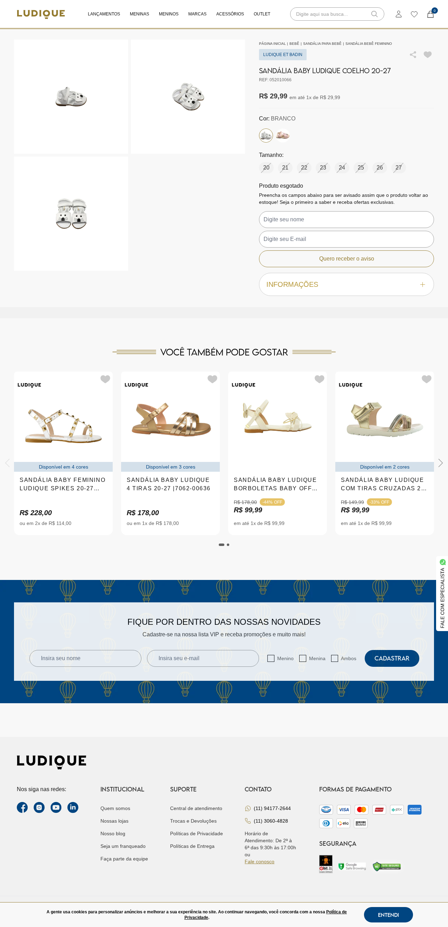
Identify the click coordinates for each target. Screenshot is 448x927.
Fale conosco (259, 861)
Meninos (168, 14)
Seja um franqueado (123, 846)
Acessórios (230, 14)
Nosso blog (112, 833)
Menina (317, 658)
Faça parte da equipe (124, 859)
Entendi (388, 915)
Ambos (348, 658)
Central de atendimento (196, 808)
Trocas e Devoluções (193, 821)
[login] (399, 14)
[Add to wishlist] (428, 55)
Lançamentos (104, 14)
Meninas (139, 14)
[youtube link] (56, 807)
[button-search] (374, 14)
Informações (292, 284)
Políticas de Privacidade (196, 833)
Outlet (262, 14)
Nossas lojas (114, 821)
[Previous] (7, 463)
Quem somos (115, 808)
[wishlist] (414, 14)
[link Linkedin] (72, 807)
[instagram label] (39, 807)
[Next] (440, 463)
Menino (285, 658)
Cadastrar (392, 658)
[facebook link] (22, 807)
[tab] (221, 545)
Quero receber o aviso (346, 259)
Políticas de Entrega (192, 846)
